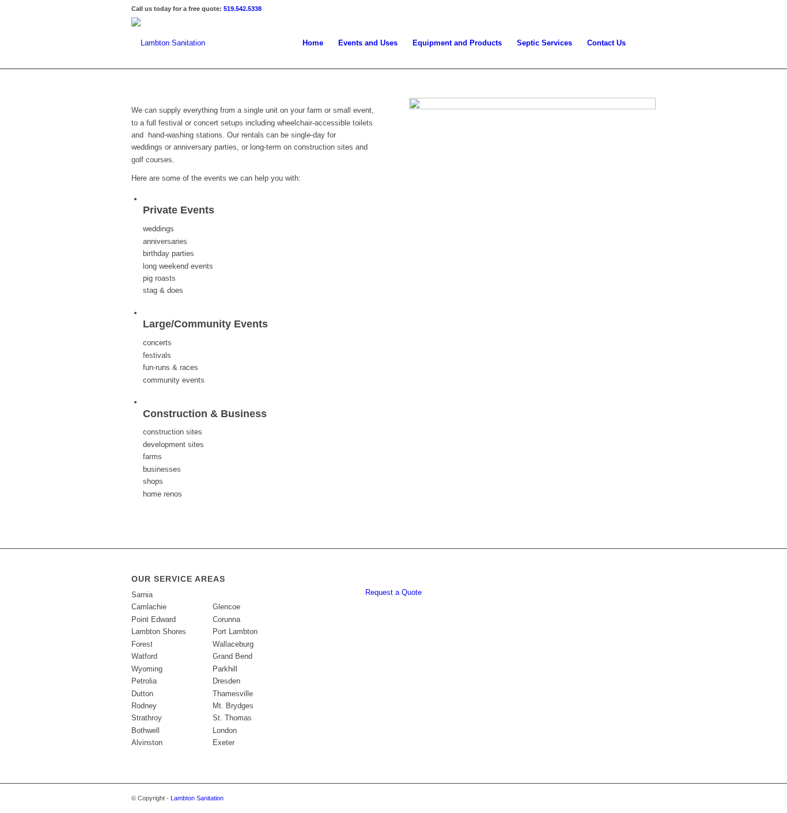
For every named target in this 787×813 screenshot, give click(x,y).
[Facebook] (647, 8)
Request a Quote (393, 592)
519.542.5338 (243, 8)
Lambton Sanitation (197, 798)
